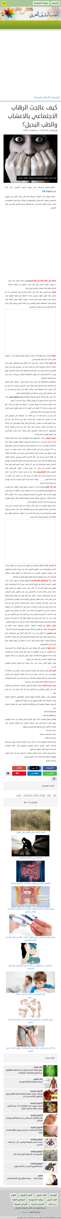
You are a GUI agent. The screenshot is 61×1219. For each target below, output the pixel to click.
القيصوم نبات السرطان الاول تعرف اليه (28, 1154)
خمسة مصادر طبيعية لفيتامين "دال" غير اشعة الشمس (25, 1143)
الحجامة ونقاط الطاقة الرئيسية (31, 1082)
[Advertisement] (30, 63)
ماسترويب (24, 1212)
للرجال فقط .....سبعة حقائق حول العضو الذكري (25, 1178)
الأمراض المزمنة (42, 97)
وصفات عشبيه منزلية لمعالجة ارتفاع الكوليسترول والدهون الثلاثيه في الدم (24, 1095)
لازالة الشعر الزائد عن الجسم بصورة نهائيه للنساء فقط (24, 1131)
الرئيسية (56, 97)
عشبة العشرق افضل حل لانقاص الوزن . (28, 1166)
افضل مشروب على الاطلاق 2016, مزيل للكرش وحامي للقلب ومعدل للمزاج (25, 1107)
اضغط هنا (47, 191)
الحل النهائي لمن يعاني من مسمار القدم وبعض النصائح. (24, 1119)
